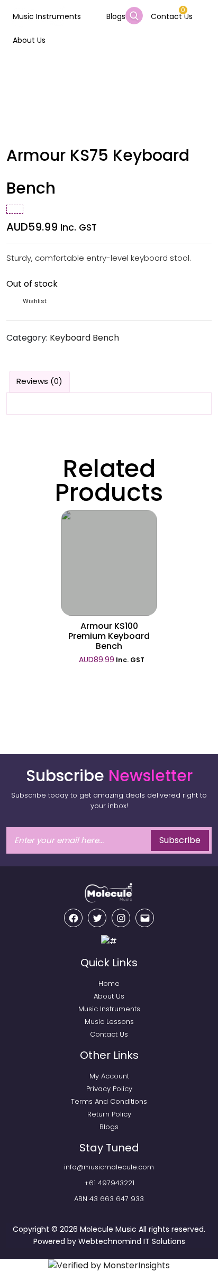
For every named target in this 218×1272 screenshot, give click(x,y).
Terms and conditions (109, 1101)
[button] (34, 301)
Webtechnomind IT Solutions (131, 1241)
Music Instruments (47, 16)
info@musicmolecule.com (109, 1167)
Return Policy (109, 1114)
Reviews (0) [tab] (39, 381)
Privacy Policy (109, 1089)
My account (109, 1076)
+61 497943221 (109, 1183)
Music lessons (109, 1022)
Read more (109, 565)
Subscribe (180, 840)
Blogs (115, 16)
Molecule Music (108, 1229)
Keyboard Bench (84, 338)
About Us (29, 40)
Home (17, 72)
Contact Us (109, 1034)
